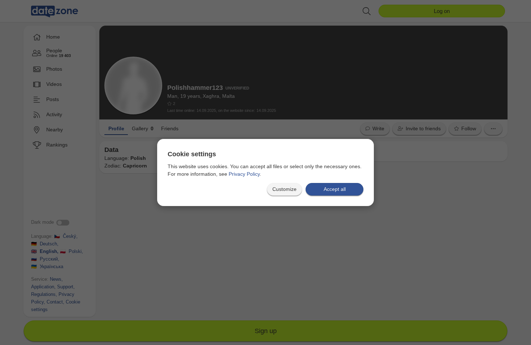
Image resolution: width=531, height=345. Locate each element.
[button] (284, 189)
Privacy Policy (244, 174)
